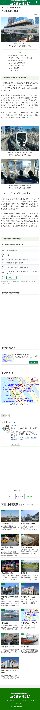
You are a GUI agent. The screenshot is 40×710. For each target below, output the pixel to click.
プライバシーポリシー (29, 700)
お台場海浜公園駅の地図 (17, 65)
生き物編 (34, 438)
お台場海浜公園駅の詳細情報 (18, 63)
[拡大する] (36, 19)
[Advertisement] (20, 469)
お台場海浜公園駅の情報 (15, 60)
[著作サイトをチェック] (12, 444)
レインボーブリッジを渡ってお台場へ (21, 58)
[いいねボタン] (3, 415)
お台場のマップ (14, 70)
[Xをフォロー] (15, 444)
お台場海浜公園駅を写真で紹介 (17, 55)
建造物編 (14, 440)
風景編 (27, 438)
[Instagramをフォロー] (18, 444)
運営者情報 (10, 700)
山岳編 (20, 440)
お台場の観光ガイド (15, 68)
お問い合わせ (20, 703)
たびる (13, 425)
